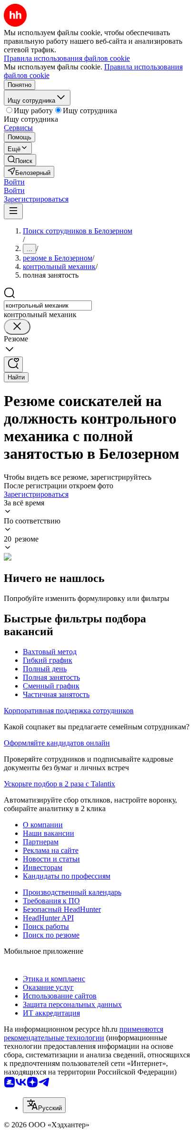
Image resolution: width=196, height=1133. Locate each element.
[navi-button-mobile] (13, 211)
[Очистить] (17, 327)
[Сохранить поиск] (13, 364)
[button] (14, 182)
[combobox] (48, 305)
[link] (20, 160)
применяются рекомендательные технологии (83, 1033)
